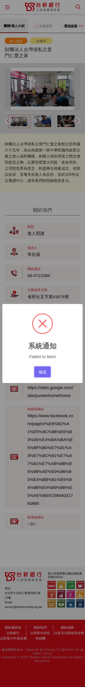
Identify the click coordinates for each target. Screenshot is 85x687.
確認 (42, 372)
